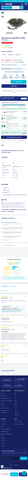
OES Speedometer (6, 45)
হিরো (15, 395)
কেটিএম (16, 410)
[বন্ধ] (25, 7)
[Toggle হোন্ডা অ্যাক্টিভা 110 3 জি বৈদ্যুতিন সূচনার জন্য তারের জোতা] (2, 118)
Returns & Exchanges (19, 424)
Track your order (18, 421)
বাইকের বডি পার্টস (3, 395)
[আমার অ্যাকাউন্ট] (22, 4)
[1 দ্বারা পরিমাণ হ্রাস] (3, 81)
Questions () (14, 286)
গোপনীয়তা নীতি (3, 438)
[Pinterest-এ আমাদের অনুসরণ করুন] (8, 468)
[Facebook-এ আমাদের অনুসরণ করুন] (2, 468)
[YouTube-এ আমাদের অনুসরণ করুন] (10, 468)
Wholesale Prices (4, 431)
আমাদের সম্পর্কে (3, 421)
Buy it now (14, 86)
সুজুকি (15, 400)
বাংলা (10, 465)
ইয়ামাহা (16, 405)
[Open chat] (24, 473)
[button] (4, 47)
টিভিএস (16, 403)
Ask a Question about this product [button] (14, 278)
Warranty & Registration (6, 429)
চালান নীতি (2, 443)
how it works (17, 236)
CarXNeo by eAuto (5, 408)
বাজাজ (16, 393)
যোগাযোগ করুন (3, 424)
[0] (25, 4)
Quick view (9, 119)
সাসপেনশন (2, 405)
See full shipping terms (5, 239)
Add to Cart (14, 474)
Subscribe (23, 458)
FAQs (2, 426)
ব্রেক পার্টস (2, 393)
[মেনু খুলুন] (2, 4)
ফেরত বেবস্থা (3, 440)
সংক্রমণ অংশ (3, 403)
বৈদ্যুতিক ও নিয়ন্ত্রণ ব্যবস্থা (5, 398)
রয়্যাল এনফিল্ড (17, 413)
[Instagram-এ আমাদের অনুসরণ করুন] (5, 468)
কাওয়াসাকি (16, 415)
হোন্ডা (15, 398)
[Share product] (25, 12)
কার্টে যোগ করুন (18, 82)
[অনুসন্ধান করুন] (21, 7)
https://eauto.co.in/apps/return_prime (11, 311)
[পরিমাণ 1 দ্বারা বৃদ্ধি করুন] (8, 81)
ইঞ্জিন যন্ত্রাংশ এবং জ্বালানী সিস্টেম (6, 400)
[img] (4, 296)
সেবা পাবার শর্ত (3, 445)
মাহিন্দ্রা (16, 408)
